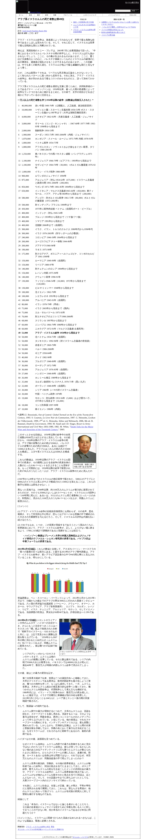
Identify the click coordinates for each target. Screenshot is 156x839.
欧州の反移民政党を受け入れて (113, 32)
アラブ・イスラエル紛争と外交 (38, 827)
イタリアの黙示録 (108, 35)
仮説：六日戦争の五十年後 (83, 22)
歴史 (52, 827)
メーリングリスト (114, 15)
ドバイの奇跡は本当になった (112, 30)
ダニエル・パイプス (80, 837)
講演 (46, 15)
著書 (54, 15)
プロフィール (67, 15)
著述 (30, 15)
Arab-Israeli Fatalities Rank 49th (34, 31)
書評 (38, 15)
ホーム (21, 15)
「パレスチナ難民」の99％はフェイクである (118, 27)
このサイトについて (89, 15)
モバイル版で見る (132, 2)
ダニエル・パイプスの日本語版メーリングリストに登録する (41, 829)
